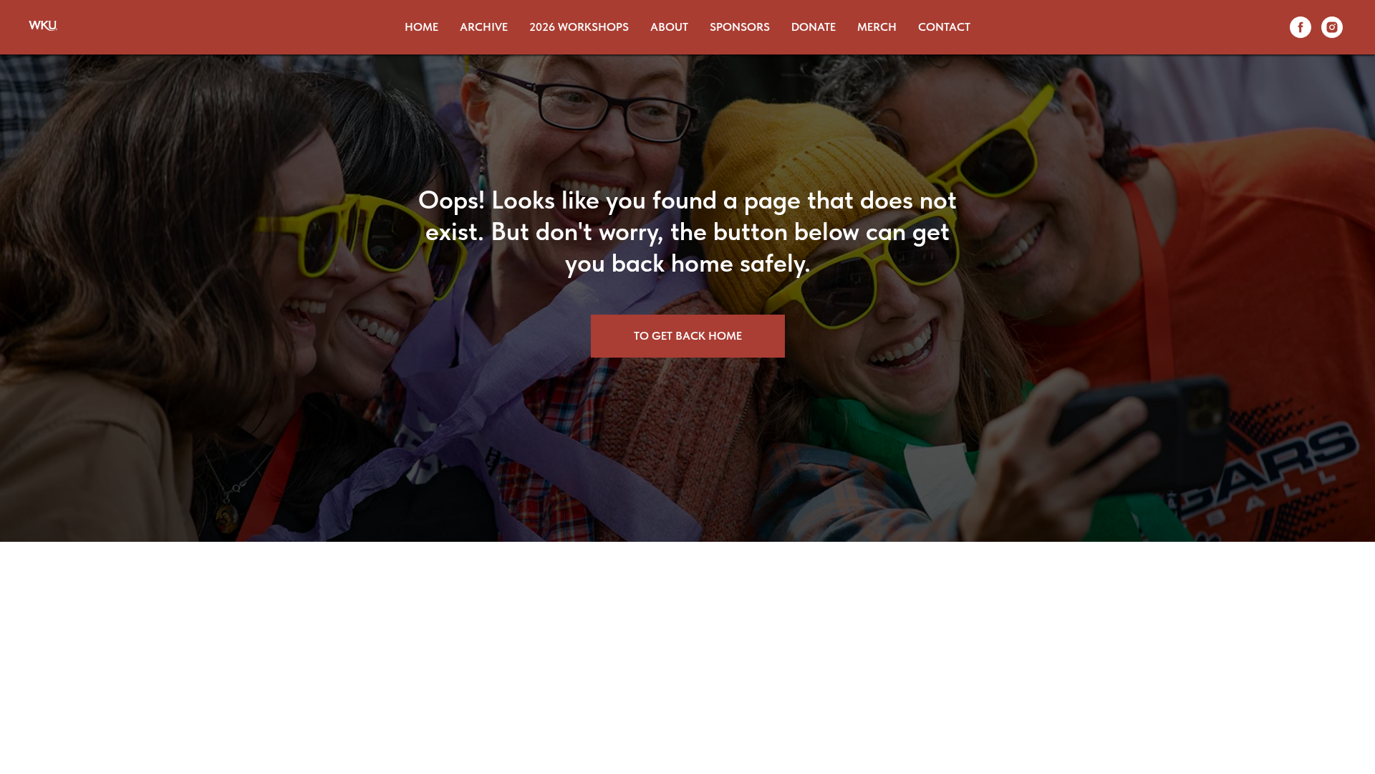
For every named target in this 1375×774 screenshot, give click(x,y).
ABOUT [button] (669, 27)
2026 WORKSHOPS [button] (579, 27)
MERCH (877, 27)
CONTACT (944, 27)
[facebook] (1300, 27)
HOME (421, 27)
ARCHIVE (484, 27)
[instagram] (1332, 27)
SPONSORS (740, 27)
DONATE (813, 27)
